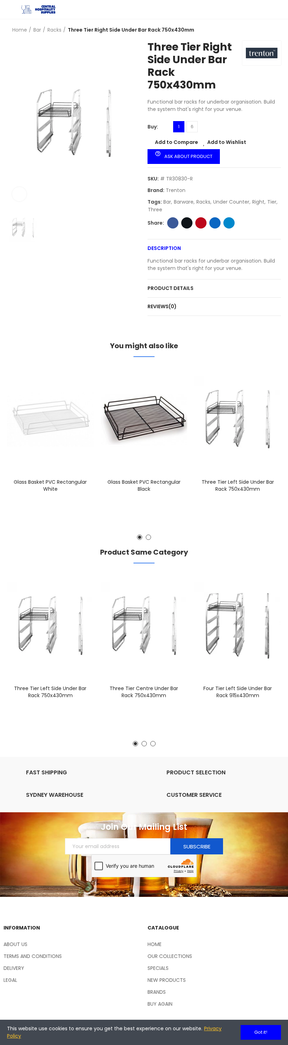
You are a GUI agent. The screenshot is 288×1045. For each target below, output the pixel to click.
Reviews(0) (162, 306)
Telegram (229, 223)
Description (164, 248)
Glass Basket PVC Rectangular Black (144, 485)
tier (271, 201)
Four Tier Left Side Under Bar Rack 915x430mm (237, 692)
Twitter (186, 223)
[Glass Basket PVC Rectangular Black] (144, 419)
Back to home (266, 30)
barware (184, 201)
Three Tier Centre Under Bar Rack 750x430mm (144, 692)
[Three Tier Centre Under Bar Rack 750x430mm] (144, 626)
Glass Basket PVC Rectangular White (50, 485)
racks (203, 201)
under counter (231, 201)
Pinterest (201, 223)
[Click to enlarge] (19, 194)
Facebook (172, 223)
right (258, 201)
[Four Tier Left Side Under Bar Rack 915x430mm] (237, 626)
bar (167, 201)
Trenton (175, 190)
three (155, 209)
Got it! (260, 1032)
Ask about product (183, 155)
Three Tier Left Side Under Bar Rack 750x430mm (238, 485)
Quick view (76, 406)
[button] (139, 537)
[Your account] (277, 9)
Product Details (171, 288)
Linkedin (215, 223)
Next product (275, 30)
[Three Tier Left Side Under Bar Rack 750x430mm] (237, 419)
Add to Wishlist (226, 142)
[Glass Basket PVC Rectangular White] (50, 419)
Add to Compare (176, 142)
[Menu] (10, 9)
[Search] (265, 9)
